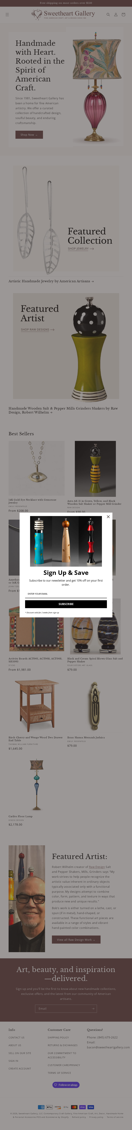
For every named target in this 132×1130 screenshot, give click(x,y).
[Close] (108, 517)
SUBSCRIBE (66, 604)
